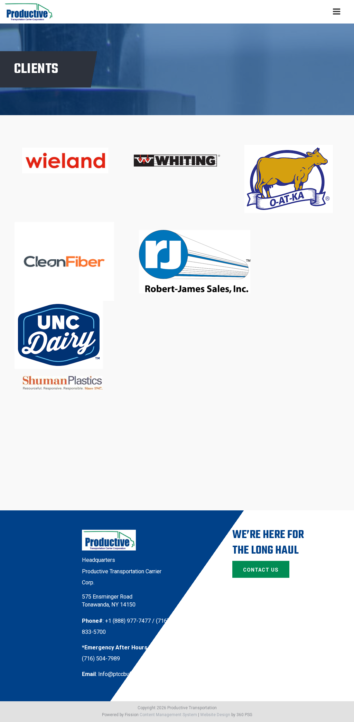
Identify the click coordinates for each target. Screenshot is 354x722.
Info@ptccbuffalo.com (125, 674)
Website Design (215, 714)
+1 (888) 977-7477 (128, 621)
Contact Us (261, 570)
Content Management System (168, 714)
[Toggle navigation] (337, 12)
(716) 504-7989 (101, 658)
